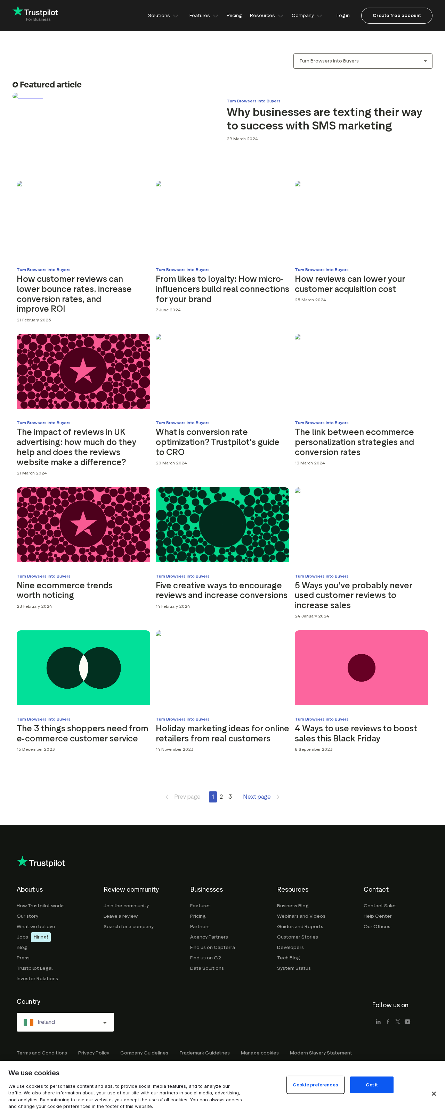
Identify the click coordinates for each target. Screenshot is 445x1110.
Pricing (234, 15)
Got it (372, 1084)
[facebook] (388, 1022)
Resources (262, 15)
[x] (397, 1022)
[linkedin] (378, 1022)
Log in (343, 15)
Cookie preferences (315, 1084)
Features (199, 15)
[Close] (434, 1093)
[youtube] (407, 1022)
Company (303, 15)
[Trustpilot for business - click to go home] (35, 16)
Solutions (159, 15)
